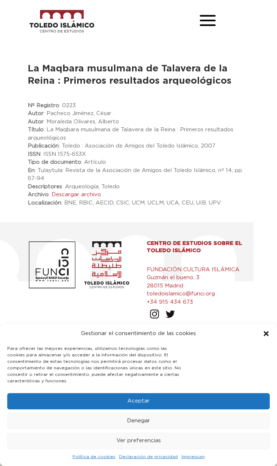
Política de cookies (93, 456)
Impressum (193, 456)
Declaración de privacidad (148, 456)
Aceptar (138, 401)
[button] (266, 333)
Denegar (138, 420)
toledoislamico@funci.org (181, 293)
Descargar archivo (76, 194)
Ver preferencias (138, 440)
